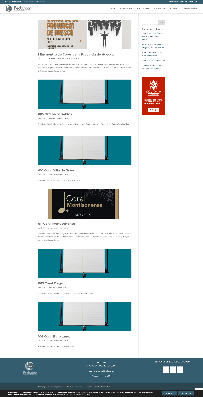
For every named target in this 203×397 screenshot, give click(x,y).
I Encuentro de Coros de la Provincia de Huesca (76, 54)
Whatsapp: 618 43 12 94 (101, 376)
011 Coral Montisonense (56, 224)
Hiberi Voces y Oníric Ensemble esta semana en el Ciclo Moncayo (153, 36)
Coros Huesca (65, 59)
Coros (173, 8)
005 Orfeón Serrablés (55, 114)
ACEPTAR (170, 393)
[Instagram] (165, 2)
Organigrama (189, 8)
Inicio (113, 8)
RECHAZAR (186, 393)
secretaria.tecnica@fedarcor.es (101, 371)
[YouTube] (161, 2)
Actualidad (125, 8)
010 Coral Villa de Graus (56, 170)
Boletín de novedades (103, 387)
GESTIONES (193, 2)
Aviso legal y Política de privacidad (51, 387)
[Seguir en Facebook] (166, 369)
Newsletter (173, 2)
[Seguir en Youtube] (180, 369)
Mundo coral (75, 59)
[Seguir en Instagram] (173, 369)
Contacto (183, 2)
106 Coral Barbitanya (54, 336)
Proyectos (143, 8)
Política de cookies (74, 387)
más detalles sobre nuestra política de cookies (71, 394)
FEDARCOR (159, 8)
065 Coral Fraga (50, 283)
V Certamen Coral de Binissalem (153, 60)
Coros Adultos (53, 118)
